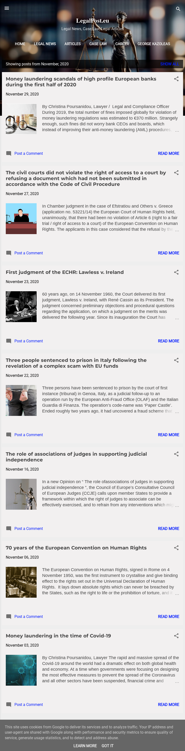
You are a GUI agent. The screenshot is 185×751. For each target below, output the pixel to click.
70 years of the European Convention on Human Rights (76, 548)
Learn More (85, 746)
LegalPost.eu (92, 20)
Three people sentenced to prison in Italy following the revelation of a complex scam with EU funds (76, 363)
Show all (169, 64)
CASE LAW (98, 44)
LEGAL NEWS (45, 44)
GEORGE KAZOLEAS (154, 44)
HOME (20, 44)
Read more (168, 153)
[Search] (178, 9)
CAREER (122, 44)
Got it (108, 746)
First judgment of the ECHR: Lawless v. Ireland (65, 272)
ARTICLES (73, 44)
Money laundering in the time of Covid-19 (58, 636)
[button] (176, 79)
